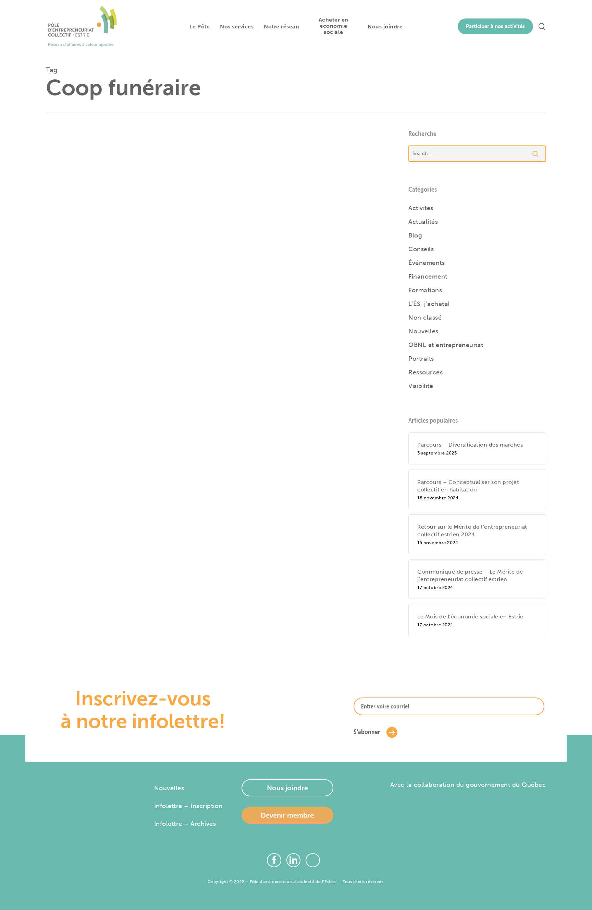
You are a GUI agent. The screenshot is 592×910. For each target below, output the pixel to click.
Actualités (423, 222)
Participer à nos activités (495, 26)
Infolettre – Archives (185, 824)
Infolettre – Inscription (188, 806)
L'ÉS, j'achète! (429, 304)
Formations (425, 290)
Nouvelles (193, 182)
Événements (426, 263)
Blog (415, 235)
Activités (420, 208)
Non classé (425, 317)
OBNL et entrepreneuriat (445, 345)
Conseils (421, 249)
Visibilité (420, 386)
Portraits (421, 358)
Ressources (425, 372)
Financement (427, 276)
